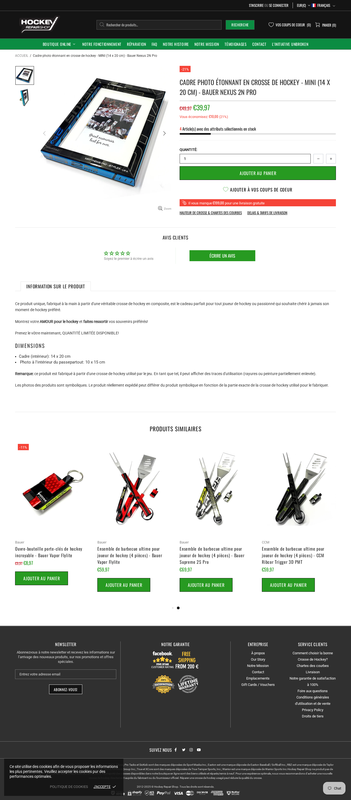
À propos (258, 653)
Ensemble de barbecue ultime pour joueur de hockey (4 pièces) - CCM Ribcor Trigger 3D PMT (293, 555)
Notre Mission (258, 666)
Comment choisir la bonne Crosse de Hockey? (313, 656)
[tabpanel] (217, 523)
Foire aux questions (313, 691)
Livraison (313, 672)
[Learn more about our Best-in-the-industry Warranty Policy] (175, 684)
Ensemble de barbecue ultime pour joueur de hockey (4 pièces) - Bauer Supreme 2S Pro (212, 555)
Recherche (240, 24)
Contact (258, 672)
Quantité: (188, 150)
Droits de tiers (313, 716)
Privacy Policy (312, 710)
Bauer (19, 542)
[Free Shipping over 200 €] (187, 659)
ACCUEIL (21, 56)
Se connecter (278, 5)
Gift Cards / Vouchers (258, 685)
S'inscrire (256, 5)
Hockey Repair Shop (38, 24)
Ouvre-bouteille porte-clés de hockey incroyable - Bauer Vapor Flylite (48, 552)
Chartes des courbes (313, 666)
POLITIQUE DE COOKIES (69, 787)
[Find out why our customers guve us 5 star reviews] (162, 659)
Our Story (258, 659)
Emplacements (258, 678)
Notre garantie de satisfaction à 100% (313, 681)
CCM (265, 542)
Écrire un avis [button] (222, 255)
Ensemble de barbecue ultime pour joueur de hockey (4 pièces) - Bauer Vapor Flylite (129, 555)
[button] (323, 5)
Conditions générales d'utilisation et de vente (312, 700)
